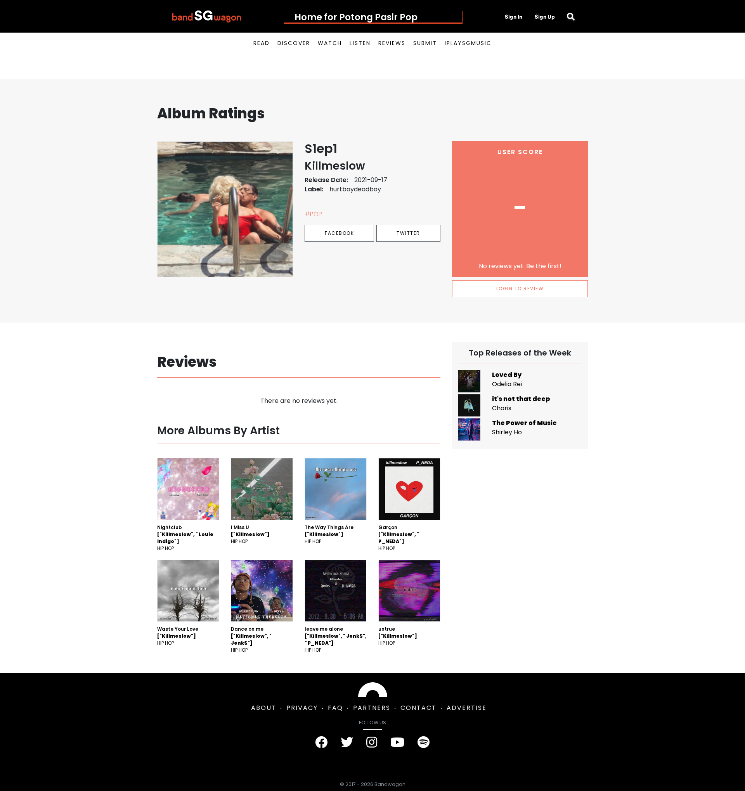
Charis (501, 408)
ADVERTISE (467, 707)
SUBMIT (425, 43)
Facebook (339, 233)
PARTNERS (371, 707)
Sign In (513, 16)
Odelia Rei (507, 384)
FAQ (335, 707)
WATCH (330, 43)
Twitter (408, 233)
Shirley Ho (507, 432)
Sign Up (545, 16)
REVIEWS (391, 43)
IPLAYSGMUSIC (468, 43)
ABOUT (263, 707)
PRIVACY (302, 707)
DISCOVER (293, 43)
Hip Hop (165, 548)
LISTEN (360, 43)
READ (261, 43)
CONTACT (418, 707)
